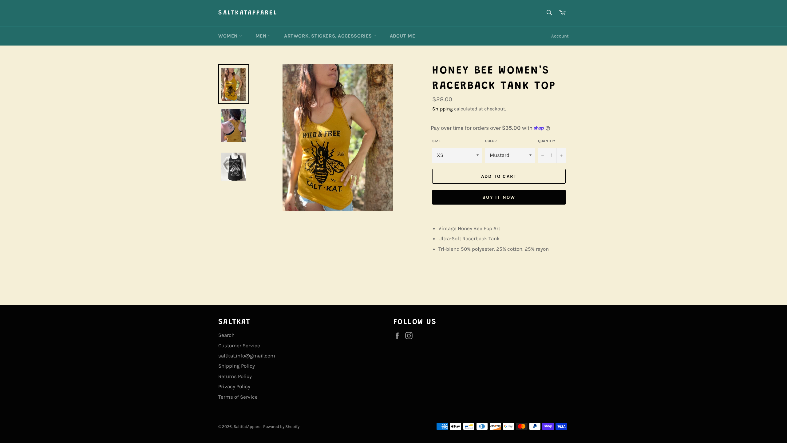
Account (560, 36)
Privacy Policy (234, 386)
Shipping (442, 109)
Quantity (546, 141)
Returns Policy (235, 376)
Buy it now (499, 197)
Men (261, 36)
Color (491, 141)
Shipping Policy (236, 366)
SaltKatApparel (248, 13)
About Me (402, 36)
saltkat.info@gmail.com (246, 356)
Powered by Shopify (281, 426)
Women (228, 36)
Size (436, 141)
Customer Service (239, 345)
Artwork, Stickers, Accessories (329, 36)
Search (226, 335)
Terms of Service (238, 397)
